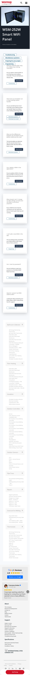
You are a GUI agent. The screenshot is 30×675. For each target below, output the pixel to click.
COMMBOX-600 (13, 417)
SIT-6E (10, 469)
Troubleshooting (10, 55)
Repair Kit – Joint (13, 503)
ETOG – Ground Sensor (14, 459)
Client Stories (8, 644)
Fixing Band (12, 380)
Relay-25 (11, 543)
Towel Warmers (12, 354)
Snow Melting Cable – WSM (15, 520)
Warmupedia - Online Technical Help (13, 633)
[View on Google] (6, 586)
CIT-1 (10, 457)
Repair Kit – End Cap (14, 501)
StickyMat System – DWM (15, 347)
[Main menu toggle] (26, 3)
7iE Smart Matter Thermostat (16, 538)
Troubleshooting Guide (10, 636)
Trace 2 (10, 485)
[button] (21, 3)
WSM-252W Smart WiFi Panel (16, 446)
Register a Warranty (9, 628)
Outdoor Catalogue (9, 631)
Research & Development (11, 608)
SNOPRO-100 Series (14, 441)
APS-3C (10, 414)
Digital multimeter (13, 495)
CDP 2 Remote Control (14, 415)
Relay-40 (11, 545)
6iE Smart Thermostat (14, 537)
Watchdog (11, 389)
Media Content (8, 613)
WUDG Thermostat (13, 558)
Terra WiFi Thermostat (14, 549)
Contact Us (7, 610)
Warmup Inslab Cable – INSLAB (16, 388)
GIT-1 (10, 461)
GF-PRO (11, 438)
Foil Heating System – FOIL (15, 381)
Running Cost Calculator (11, 626)
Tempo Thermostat (13, 349)
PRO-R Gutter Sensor (14, 467)
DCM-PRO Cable (13, 335)
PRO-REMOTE (12, 439)
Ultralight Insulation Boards (16, 359)
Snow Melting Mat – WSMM (16, 522)
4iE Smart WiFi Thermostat (15, 333)
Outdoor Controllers (11, 44)
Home (4, 44)
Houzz (6, 649)
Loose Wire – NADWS (14, 344)
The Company (8, 607)
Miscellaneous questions (12, 58)
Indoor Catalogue (9, 629)
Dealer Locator (8, 623)
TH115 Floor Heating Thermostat (14, 351)
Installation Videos (9, 646)
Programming (9, 64)
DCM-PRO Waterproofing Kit (16, 343)
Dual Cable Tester (13, 378)
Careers (6, 615)
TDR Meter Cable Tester (14, 506)
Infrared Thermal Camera (15, 496)
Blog (6, 612)
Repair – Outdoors (13, 499)
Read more (19, 80)
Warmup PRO (8, 625)
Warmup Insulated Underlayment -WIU (14, 401)
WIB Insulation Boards (14, 404)
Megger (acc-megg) (14, 498)
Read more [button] (7, 598)
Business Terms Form (10, 634)
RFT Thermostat (13, 546)
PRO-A (10, 462)
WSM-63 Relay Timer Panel (15, 448)
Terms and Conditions (10, 664)
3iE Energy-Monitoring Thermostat (14, 330)
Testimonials (8, 616)
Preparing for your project (12, 61)
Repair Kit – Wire (13, 504)
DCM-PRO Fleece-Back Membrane (14, 337)
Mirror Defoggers (13, 346)
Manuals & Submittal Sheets (12, 642)
